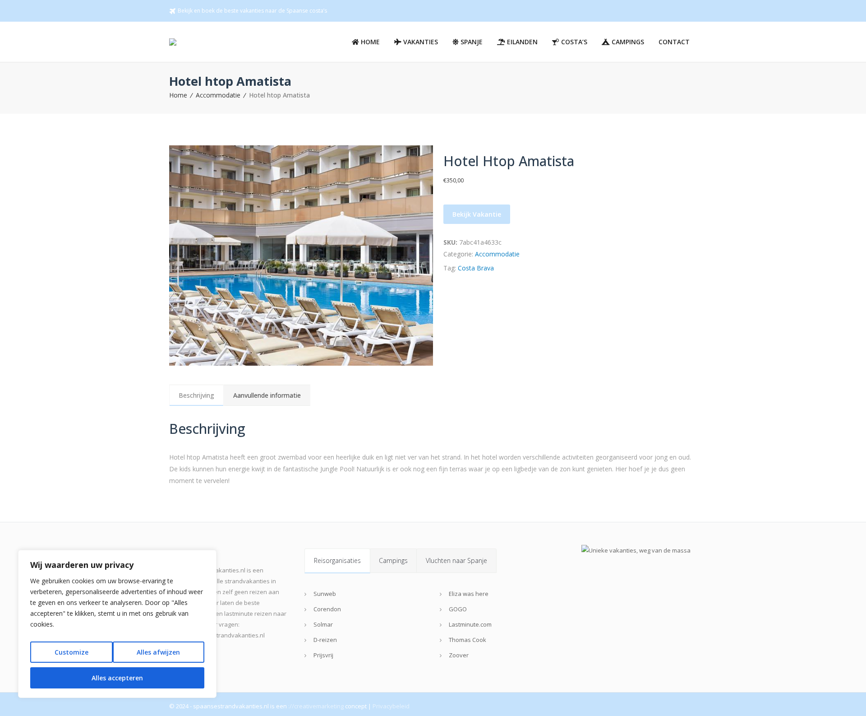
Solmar (323, 624)
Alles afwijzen (158, 652)
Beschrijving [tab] (196, 395)
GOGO (458, 609)
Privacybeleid (391, 706)
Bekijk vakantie (476, 214)
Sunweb (324, 594)
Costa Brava (476, 268)
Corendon (327, 609)
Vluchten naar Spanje (456, 560)
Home (178, 95)
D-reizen (325, 640)
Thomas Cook (467, 640)
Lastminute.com (470, 624)
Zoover (459, 655)
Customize (71, 652)
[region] (117, 624)
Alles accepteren (117, 678)
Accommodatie (218, 95)
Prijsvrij (323, 655)
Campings (393, 560)
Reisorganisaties (337, 560)
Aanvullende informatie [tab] (267, 395)
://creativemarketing (316, 706)
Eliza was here (468, 594)
